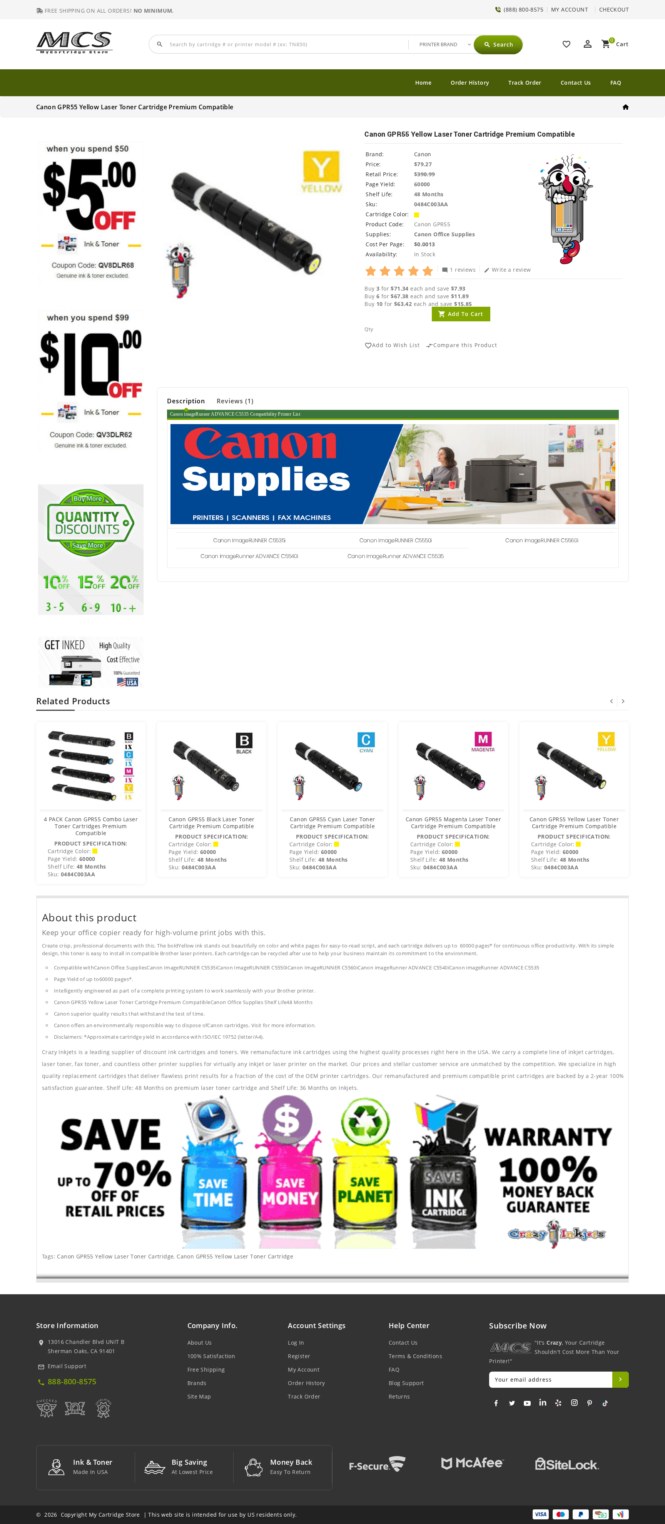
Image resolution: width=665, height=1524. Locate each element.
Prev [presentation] (611, 701)
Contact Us (576, 82)
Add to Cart (465, 314)
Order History (470, 82)
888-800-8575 (72, 1381)
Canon (422, 154)
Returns (399, 1396)
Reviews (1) (235, 401)
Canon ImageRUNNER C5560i (541, 540)
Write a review (507, 269)
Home (423, 82)
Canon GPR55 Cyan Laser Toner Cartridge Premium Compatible (332, 822)
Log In (296, 1342)
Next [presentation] (623, 701)
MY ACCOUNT (569, 9)
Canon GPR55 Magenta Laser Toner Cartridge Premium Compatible (453, 822)
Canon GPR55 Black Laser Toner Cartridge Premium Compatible (212, 822)
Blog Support (406, 1383)
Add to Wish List (392, 345)
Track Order (524, 82)
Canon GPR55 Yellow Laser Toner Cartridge (115, 1256)
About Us (199, 1342)
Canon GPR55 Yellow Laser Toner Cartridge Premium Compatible (574, 822)
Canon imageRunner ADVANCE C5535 (396, 556)
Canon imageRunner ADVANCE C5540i (249, 556)
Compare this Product (461, 345)
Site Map (199, 1396)
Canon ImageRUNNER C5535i (249, 540)
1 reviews (459, 269)
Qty (368, 329)
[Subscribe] (620, 1380)
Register (299, 1356)
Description (186, 401)
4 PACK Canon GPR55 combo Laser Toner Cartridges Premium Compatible (91, 826)
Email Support (67, 1366)
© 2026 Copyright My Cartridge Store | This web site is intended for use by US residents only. (166, 1514)
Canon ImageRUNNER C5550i (395, 540)
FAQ (615, 82)
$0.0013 (424, 244)
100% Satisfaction (211, 1356)
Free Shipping (206, 1369)
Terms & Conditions (415, 1356)
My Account (303, 1369)
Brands (197, 1383)
